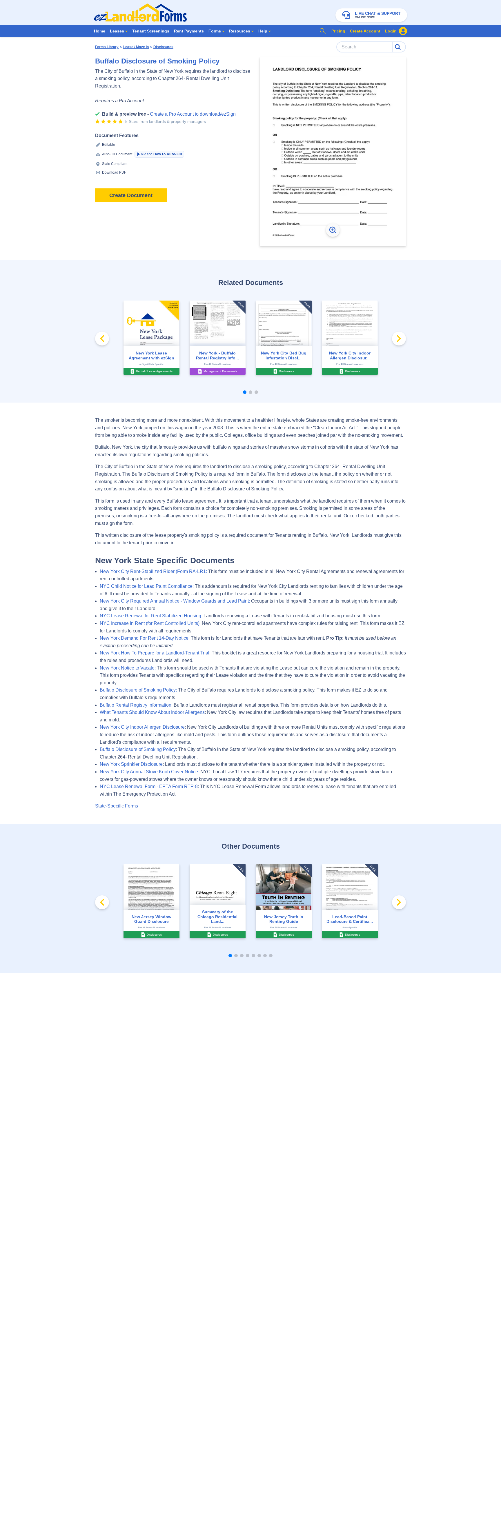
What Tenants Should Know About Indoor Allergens (152, 712)
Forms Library (107, 47)
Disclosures (163, 47)
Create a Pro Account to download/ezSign (193, 114)
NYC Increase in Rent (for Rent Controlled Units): (150, 623)
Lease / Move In (136, 47)
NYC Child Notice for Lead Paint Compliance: (147, 586)
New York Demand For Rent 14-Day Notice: (145, 638)
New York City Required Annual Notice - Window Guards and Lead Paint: (175, 601)
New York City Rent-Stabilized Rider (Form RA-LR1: (153, 571)
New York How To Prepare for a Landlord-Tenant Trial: (155, 652)
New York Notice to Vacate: (128, 667)
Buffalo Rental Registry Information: (136, 705)
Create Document (131, 195)
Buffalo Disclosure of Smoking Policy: (138, 689)
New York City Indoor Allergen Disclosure (142, 727)
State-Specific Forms (116, 805)
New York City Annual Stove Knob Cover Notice (149, 771)
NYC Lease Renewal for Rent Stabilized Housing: (151, 615)
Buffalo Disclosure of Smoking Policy (138, 749)
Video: (161, 154)
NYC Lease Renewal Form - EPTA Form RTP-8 (149, 786)
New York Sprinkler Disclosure (131, 764)
